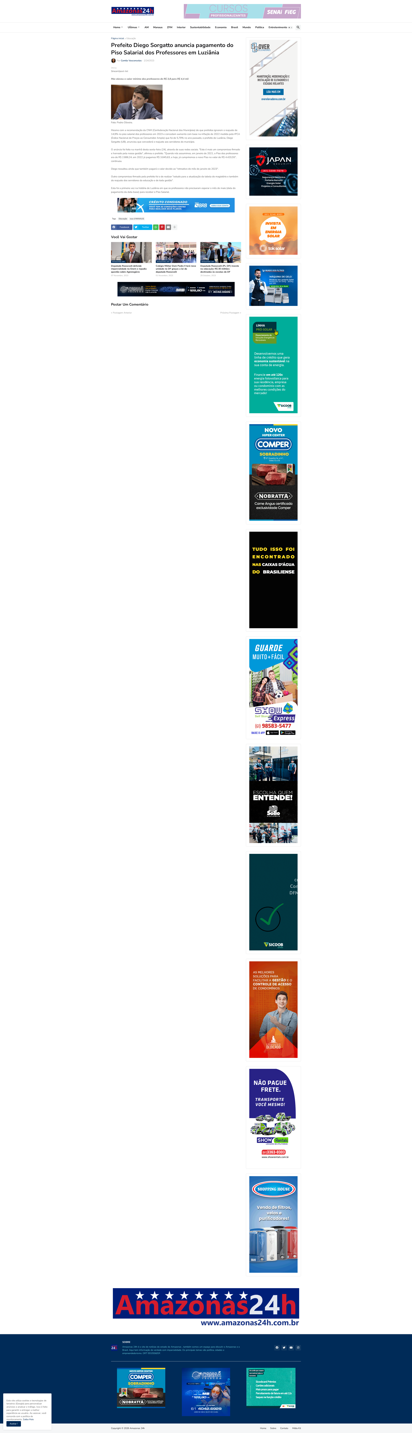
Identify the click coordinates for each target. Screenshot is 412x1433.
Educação (131, 38)
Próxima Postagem (229, 312)
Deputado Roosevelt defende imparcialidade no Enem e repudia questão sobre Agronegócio (129, 269)
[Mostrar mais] (174, 227)
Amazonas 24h (137, 1428)
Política (259, 27)
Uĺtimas (132, 27)
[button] (290, 27)
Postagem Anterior (122, 312)
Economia (221, 27)
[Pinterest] (162, 227)
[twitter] (284, 1347)
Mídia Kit (296, 1428)
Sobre (273, 1428)
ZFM (169, 27)
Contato (284, 1428)
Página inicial (117, 38)
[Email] (168, 227)
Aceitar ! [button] (14, 1423)
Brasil (234, 27)
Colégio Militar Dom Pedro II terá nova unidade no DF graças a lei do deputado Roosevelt (176, 269)
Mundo (247, 27)
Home (116, 27)
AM (147, 27)
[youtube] (291, 1347)
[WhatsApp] (156, 227)
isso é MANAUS (137, 218)
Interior (181, 27)
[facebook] (277, 1347)
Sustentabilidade (200, 27)
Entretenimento (278, 27)
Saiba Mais (28, 1419)
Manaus (158, 27)
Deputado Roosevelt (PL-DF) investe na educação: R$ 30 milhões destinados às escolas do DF (219, 269)
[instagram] (298, 1347)
